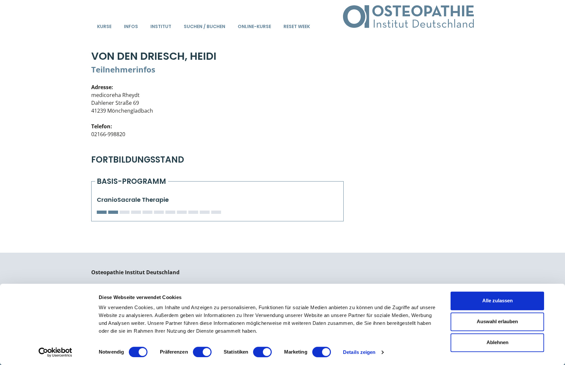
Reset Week (296, 26)
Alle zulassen (497, 300)
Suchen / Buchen (204, 26)
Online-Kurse (254, 26)
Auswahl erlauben (497, 321)
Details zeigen (359, 352)
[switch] (202, 352)
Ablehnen (497, 342)
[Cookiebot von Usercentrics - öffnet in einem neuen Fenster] (55, 352)
